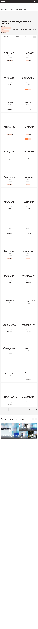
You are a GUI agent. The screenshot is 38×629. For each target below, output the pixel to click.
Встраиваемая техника (12, 9)
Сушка (2, 29)
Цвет (2, 26)
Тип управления (3, 32)
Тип (4, 26)
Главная (2, 9)
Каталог (6, 9)
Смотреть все (21, 419)
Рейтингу (17, 36)
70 (36, 409)
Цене (10, 36)
